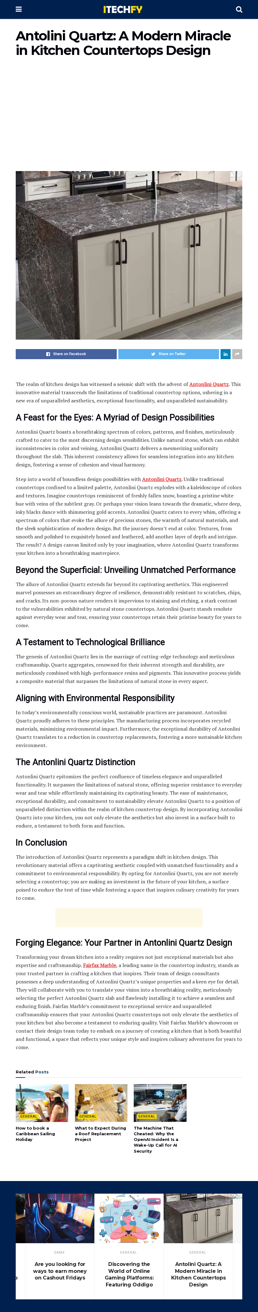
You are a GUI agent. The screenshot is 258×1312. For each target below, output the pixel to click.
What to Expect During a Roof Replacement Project (100, 1133)
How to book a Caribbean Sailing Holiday (35, 1133)
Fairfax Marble (99, 965)
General (28, 1116)
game (59, 1252)
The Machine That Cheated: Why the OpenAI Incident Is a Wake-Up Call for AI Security (156, 1139)
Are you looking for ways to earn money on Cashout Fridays (60, 1271)
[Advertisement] (129, 117)
